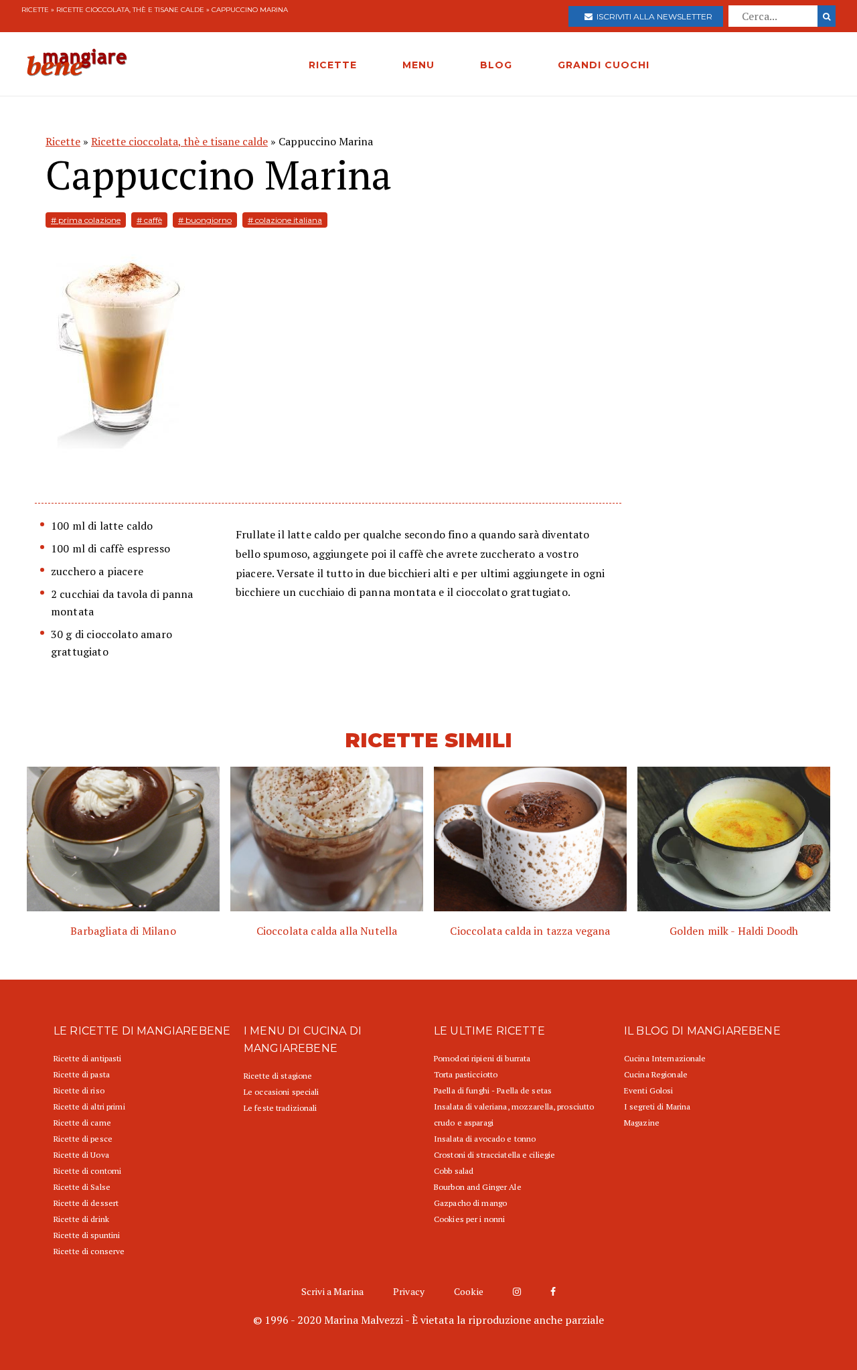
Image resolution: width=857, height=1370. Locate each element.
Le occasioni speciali (281, 1092)
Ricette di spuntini (87, 1235)
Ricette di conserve (89, 1251)
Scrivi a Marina (332, 1291)
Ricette (35, 9)
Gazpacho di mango (470, 1203)
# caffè (149, 220)
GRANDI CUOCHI (603, 65)
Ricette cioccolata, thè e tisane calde (130, 9)
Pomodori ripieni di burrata (482, 1058)
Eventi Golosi (649, 1090)
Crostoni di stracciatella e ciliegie (494, 1155)
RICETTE (333, 65)
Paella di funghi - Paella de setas (493, 1090)
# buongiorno (205, 220)
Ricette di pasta (82, 1074)
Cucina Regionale (656, 1074)
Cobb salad (453, 1171)
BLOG (496, 65)
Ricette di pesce (83, 1139)
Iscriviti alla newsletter (652, 16)
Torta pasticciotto (465, 1074)
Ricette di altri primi (89, 1106)
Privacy (408, 1291)
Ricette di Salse (82, 1187)
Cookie (468, 1291)
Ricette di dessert (86, 1203)
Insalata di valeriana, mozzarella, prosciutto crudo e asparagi (514, 1114)
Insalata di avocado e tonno (485, 1139)
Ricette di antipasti (87, 1058)
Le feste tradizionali (280, 1108)
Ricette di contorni (87, 1171)
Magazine (641, 1123)
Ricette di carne (82, 1123)
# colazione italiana (285, 220)
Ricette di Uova (81, 1155)
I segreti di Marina (657, 1106)
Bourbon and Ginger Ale (478, 1187)
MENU (418, 65)
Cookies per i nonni (469, 1219)
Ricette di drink (81, 1219)
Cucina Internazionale (665, 1058)
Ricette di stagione (278, 1076)
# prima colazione (86, 220)
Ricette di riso (79, 1090)
